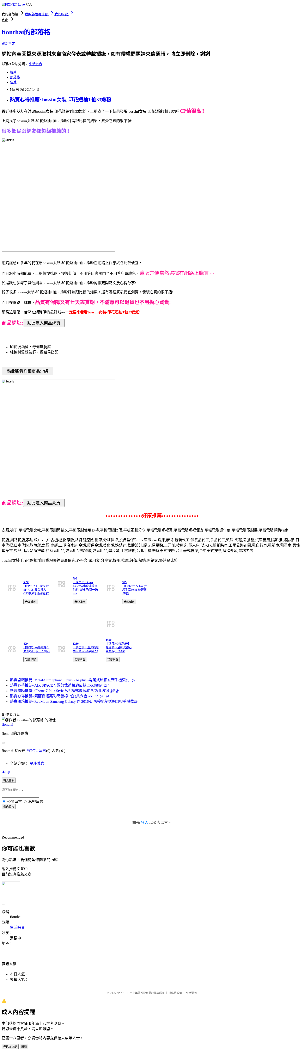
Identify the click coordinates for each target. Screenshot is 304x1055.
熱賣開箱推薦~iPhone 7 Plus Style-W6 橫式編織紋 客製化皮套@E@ (64, 691)
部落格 (15, 77)
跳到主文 (8, 43)
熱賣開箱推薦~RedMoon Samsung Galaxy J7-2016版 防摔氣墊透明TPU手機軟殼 (74, 701)
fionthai (7, 724)
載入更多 (8, 780)
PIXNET (121, 992)
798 (75, 578)
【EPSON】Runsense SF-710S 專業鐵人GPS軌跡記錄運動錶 (36, 589)
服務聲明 (191, 992)
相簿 (13, 72)
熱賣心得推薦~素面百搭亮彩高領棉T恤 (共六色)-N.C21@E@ (59, 696)
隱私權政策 (175, 992)
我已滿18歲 (10, 1046)
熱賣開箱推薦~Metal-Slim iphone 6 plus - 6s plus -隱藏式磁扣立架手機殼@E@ (72, 680)
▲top (6, 771)
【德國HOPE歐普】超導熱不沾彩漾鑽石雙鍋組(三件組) (119, 647)
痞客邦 (32, 751)
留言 (42, 751)
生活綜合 (35, 64)
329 (124, 582)
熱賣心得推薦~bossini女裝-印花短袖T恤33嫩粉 (60, 99)
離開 (24, 1046)
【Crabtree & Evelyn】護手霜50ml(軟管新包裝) (135, 589)
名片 (13, 82)
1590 (108, 640)
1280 (76, 643)
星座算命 (37, 763)
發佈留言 (8, 806)
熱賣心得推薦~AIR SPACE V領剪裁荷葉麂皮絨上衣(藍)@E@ (59, 685)
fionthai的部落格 (26, 32)
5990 (26, 582)
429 (25, 643)
